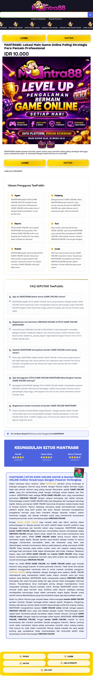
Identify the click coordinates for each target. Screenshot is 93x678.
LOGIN (24, 38)
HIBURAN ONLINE (17, 572)
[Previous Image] (4, 101)
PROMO (26, 656)
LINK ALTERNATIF (70, 663)
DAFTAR (69, 38)
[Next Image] (89, 101)
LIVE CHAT (48, 670)
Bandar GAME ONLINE (27, 522)
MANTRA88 (51, 484)
